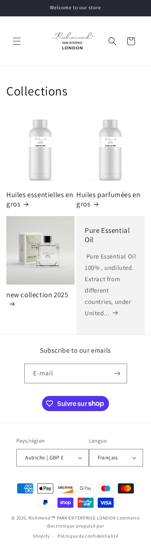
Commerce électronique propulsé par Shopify (86, 527)
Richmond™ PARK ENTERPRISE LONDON (72, 518)
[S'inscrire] (117, 373)
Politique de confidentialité (87, 536)
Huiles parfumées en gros (108, 199)
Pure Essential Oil (107, 235)
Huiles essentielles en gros (39, 199)
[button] (17, 41)
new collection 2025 (37, 294)
